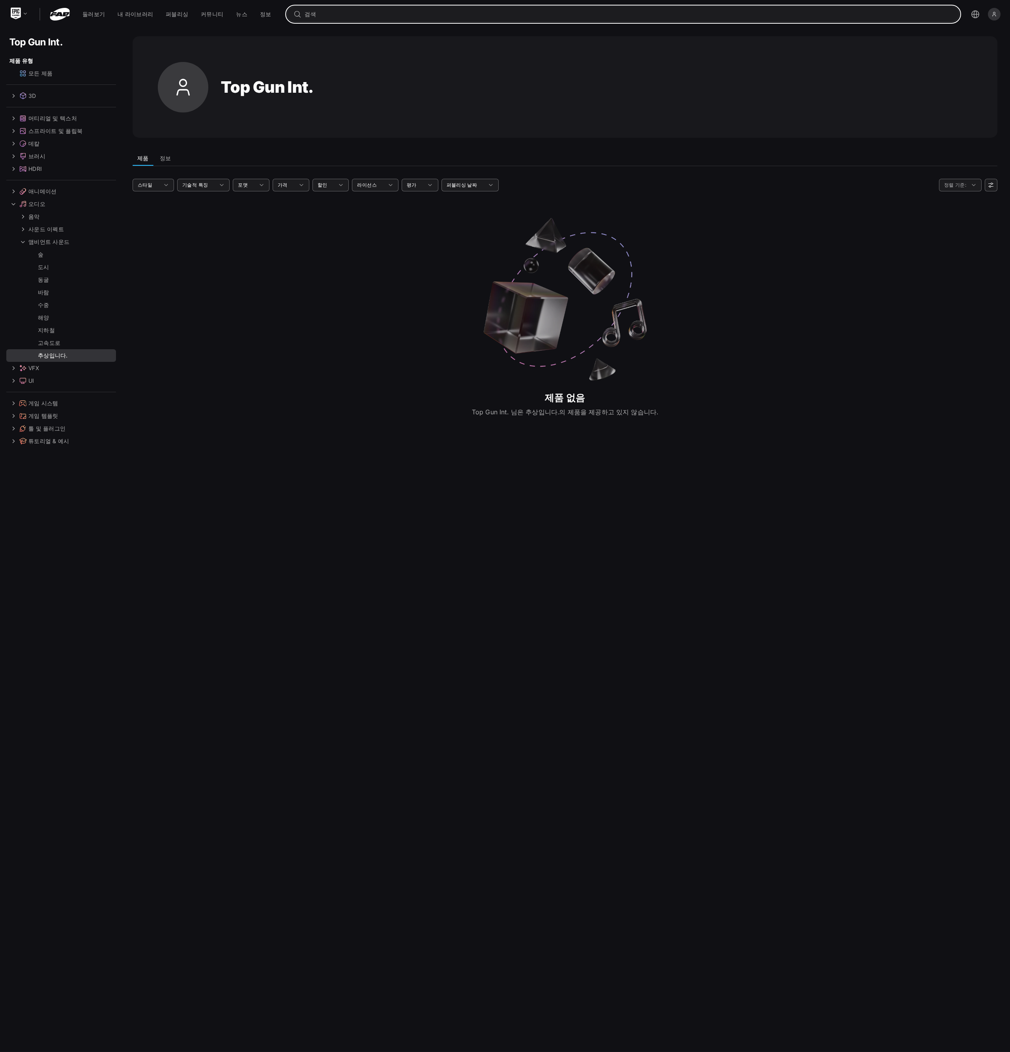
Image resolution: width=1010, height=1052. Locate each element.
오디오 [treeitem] (36, 203)
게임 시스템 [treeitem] (43, 403)
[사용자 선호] (991, 185)
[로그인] (994, 14)
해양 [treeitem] (43, 317)
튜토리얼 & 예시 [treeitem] (48, 441)
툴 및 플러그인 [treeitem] (46, 428)
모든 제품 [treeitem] (40, 73)
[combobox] (629, 14)
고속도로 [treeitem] (49, 342)
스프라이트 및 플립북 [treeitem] (55, 130)
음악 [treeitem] (34, 216)
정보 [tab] (165, 158)
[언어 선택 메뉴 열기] (975, 14)
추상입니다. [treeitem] (53, 355)
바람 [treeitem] (43, 292)
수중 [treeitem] (43, 304)
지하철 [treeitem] (46, 330)
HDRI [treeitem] (35, 168)
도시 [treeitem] (43, 267)
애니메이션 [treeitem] (42, 191)
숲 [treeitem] (40, 254)
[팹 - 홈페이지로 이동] (60, 14)
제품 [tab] (143, 158)
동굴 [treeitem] (43, 279)
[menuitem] (93, 14)
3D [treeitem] (32, 95)
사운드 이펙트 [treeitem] (46, 229)
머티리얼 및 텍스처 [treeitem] (52, 118)
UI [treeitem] (31, 380)
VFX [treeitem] (33, 368)
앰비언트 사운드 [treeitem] (48, 241)
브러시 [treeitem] (36, 156)
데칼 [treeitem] (34, 143)
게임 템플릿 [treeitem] (43, 415)
